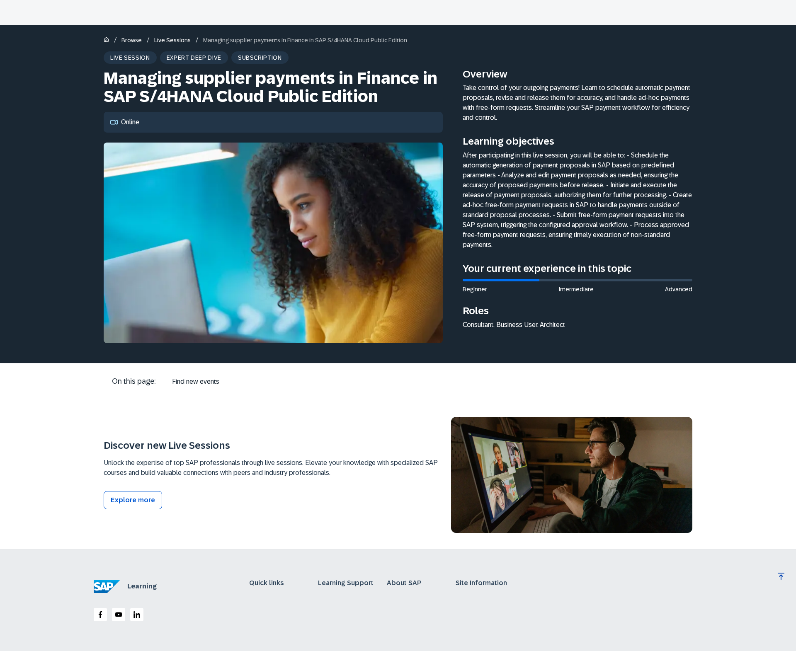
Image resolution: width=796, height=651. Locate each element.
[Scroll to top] (781, 576)
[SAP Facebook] (100, 614)
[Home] (106, 40)
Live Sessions (172, 40)
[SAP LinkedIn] (136, 614)
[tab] (196, 382)
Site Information (481, 583)
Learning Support (346, 583)
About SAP (404, 583)
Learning (142, 586)
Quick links (266, 583)
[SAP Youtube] (118, 614)
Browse (131, 40)
